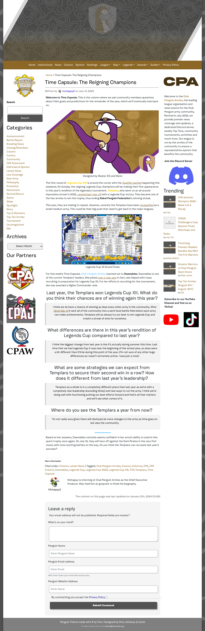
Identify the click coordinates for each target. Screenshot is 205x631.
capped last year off (89, 194)
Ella (182, 293)
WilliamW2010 (172, 258)
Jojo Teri (170, 237)
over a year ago (107, 278)
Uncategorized (15, 225)
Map (115, 65)
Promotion (13, 186)
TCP (132, 470)
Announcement (16, 136)
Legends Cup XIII (118, 470)
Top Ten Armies (16, 217)
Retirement (13, 190)
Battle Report (15, 140)
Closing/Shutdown (17, 148)
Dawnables (61, 470)
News (58, 65)
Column (68, 65)
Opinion (79, 65)
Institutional (45, 65)
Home (32, 65)
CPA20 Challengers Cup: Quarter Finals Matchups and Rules (181, 226)
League (104, 65)
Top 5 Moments (16, 213)
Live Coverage (15, 175)
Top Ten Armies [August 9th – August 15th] (187, 285)
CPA (146, 466)
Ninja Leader (186, 276)
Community (13, 159)
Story (10, 209)
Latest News (14, 171)
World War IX (60, 311)
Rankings (92, 65)
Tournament (14, 221)
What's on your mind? (60, 522)
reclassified (146, 205)
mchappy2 (68, 91)
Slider (10, 202)
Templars (140, 470)
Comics (11, 155)
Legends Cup (77, 470)
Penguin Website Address (63, 581)
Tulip (168, 213)
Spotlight (12, 205)
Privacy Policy (171, 65)
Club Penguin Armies (108, 466)
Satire (10, 198)
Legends (128, 65)
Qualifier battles (131, 183)
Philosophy (13, 182)
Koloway (130, 622)
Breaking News (15, 144)
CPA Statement (16, 163)
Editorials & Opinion (18, 167)
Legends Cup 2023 (97, 470)
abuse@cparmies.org (114, 626)
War (9, 228)
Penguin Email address (61, 562)
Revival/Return (15, 194)
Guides (154, 65)
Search (11, 102)
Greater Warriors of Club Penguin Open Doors (188, 268)
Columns (137, 466)
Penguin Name (56, 546)
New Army (12, 178)
